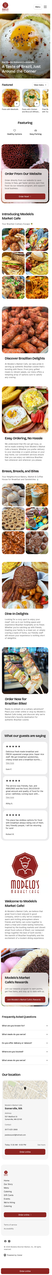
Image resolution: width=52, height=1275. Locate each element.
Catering (8, 1191)
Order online (25, 1152)
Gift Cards (8, 1195)
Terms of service (10, 1225)
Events (7, 1199)
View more (10, 763)
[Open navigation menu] (45, 6)
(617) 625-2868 (11, 1130)
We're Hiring (9, 1202)
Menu (37, 7)
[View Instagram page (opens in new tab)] (9, 1241)
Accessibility (9, 1229)
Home (6, 1180)
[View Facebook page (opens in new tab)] (5, 1241)
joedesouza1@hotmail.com (15, 1135)
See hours (41, 1145)
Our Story (8, 1184)
